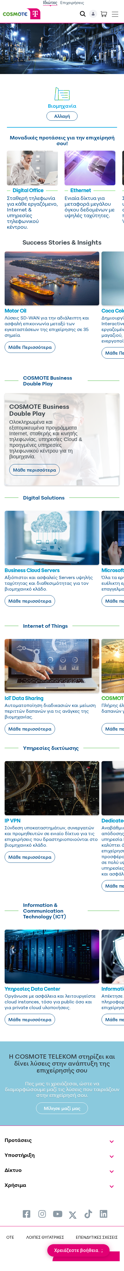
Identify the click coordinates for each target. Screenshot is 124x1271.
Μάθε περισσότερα (34, 470)
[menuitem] (26, 1213)
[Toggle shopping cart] (104, 14)
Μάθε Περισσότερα (30, 347)
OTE (10, 1237)
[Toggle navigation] (115, 13)
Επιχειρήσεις (72, 2)
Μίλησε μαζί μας (62, 1108)
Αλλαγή (62, 116)
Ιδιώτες (50, 2)
